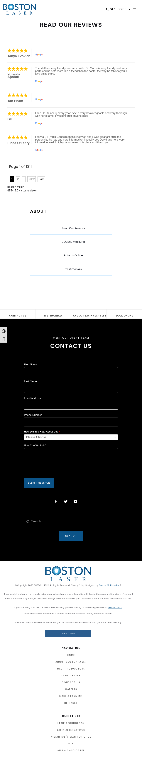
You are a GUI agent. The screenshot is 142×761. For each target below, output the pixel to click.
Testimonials (73, 269)
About (38, 211)
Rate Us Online (73, 255)
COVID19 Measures (73, 242)
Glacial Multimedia (109, 585)
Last (41, 179)
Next (31, 179)
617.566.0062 (115, 607)
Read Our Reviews (73, 228)
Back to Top (68, 633)
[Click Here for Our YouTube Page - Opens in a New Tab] (75, 501)
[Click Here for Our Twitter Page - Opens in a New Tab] (65, 501)
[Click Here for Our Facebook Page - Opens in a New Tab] (56, 501)
